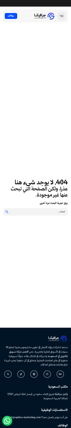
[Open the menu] (61, 16)
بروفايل (11, 16)
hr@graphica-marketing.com (24, 417)
